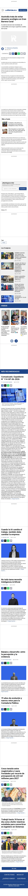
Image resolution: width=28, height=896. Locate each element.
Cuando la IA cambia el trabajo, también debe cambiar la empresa (11, 532)
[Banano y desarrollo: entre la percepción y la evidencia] (13, 673)
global (3, 242)
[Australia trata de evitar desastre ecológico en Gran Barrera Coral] (14, 38)
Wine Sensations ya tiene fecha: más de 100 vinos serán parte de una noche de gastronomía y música (16, 131)
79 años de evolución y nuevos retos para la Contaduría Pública (11, 700)
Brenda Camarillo (6, 829)
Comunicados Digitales (7, 382)
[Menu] (3, 10)
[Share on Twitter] (16, 53)
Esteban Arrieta (6, 781)
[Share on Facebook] (13, 53)
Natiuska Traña (6, 537)
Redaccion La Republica (12, 47)
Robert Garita (5, 584)
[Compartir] (24, 53)
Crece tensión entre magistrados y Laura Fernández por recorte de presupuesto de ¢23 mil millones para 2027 (12, 773)
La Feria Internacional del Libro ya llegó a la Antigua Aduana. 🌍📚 (15, 329)
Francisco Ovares (6, 705)
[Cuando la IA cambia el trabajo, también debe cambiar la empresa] (13, 551)
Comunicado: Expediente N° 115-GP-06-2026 (20, 297)
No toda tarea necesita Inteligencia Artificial (11, 580)
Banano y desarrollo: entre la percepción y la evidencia (13, 654)
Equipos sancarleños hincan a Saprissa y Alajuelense (20, 278)
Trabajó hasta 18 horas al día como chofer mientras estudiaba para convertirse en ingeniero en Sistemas (13, 823)
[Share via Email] (21, 53)
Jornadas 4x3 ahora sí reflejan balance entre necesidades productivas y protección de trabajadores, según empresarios (20, 267)
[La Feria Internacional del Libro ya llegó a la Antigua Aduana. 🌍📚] (15, 317)
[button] (23, 10)
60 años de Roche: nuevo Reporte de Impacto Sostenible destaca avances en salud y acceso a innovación (20, 288)
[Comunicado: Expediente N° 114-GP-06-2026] (13, 395)
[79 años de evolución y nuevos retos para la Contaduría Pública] (13, 719)
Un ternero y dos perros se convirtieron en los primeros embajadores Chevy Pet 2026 (15, 124)
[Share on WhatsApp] (19, 53)
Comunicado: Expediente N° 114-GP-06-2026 (12, 378)
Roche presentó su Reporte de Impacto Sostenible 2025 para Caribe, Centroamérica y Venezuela (5, 331)
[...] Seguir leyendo (15, 498)
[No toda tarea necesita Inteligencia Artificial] (13, 598)
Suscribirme (23, 188)
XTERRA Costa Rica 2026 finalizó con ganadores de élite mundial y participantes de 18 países (20, 255)
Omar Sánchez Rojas (7, 659)
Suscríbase (21, 878)
